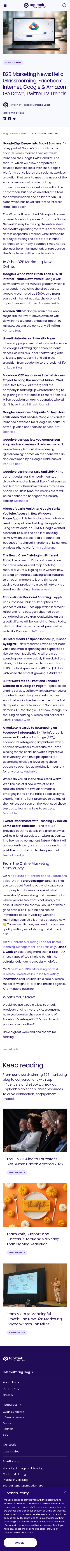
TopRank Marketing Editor (36, 104)
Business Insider (50, 303)
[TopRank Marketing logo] (14, 1358)
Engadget (19, 855)
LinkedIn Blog (13, 367)
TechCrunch (48, 548)
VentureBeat (12, 330)
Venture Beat (12, 464)
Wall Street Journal (35, 404)
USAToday (36, 631)
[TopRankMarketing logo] (35, 5)
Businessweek (41, 589)
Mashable (21, 501)
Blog (5, 133)
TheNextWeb (21, 720)
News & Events (13, 62)
